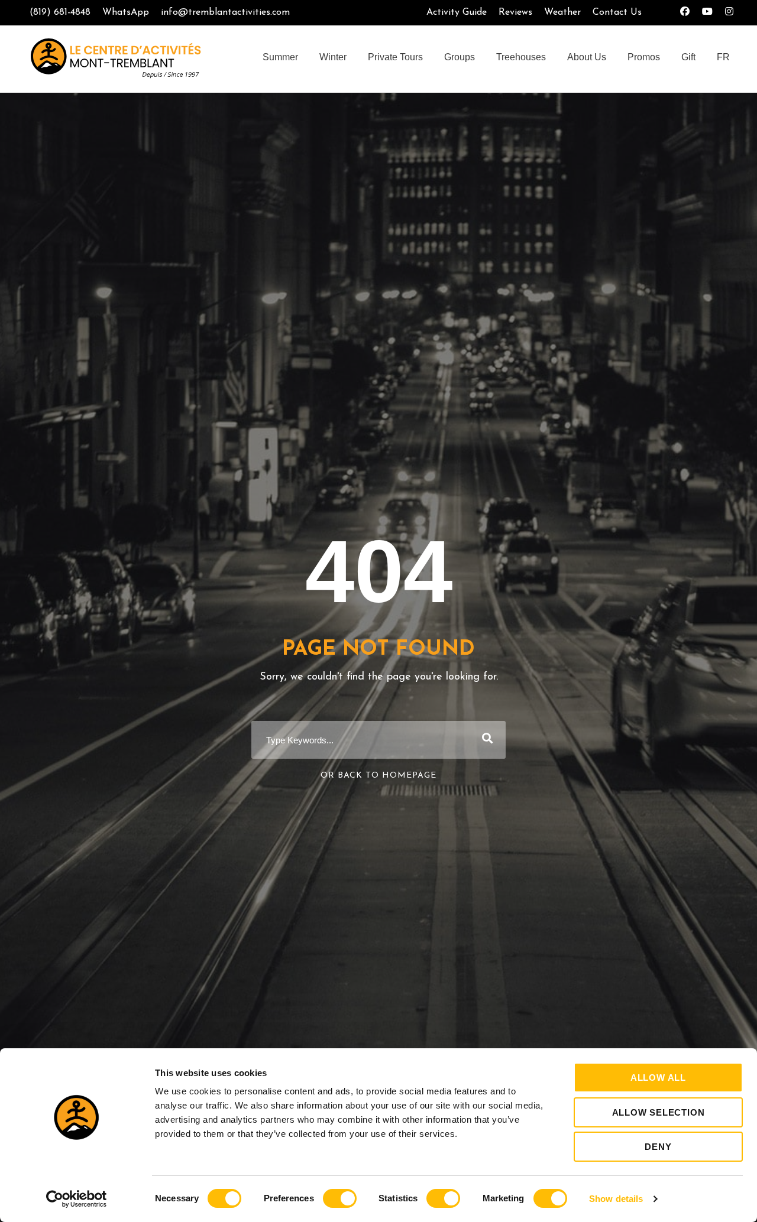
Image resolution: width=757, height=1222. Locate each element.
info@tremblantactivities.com (225, 12)
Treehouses (521, 57)
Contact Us (617, 12)
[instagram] (729, 12)
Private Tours (395, 57)
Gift (688, 57)
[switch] (340, 1198)
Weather (562, 12)
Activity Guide (456, 12)
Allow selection (658, 1112)
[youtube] (707, 12)
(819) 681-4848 (60, 12)
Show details (616, 1199)
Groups (459, 57)
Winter (333, 57)
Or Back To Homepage (378, 775)
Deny (658, 1147)
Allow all (658, 1077)
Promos (643, 57)
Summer (280, 57)
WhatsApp (125, 12)
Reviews (515, 12)
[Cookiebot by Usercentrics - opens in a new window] (76, 1199)
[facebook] (685, 12)
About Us (586, 57)
